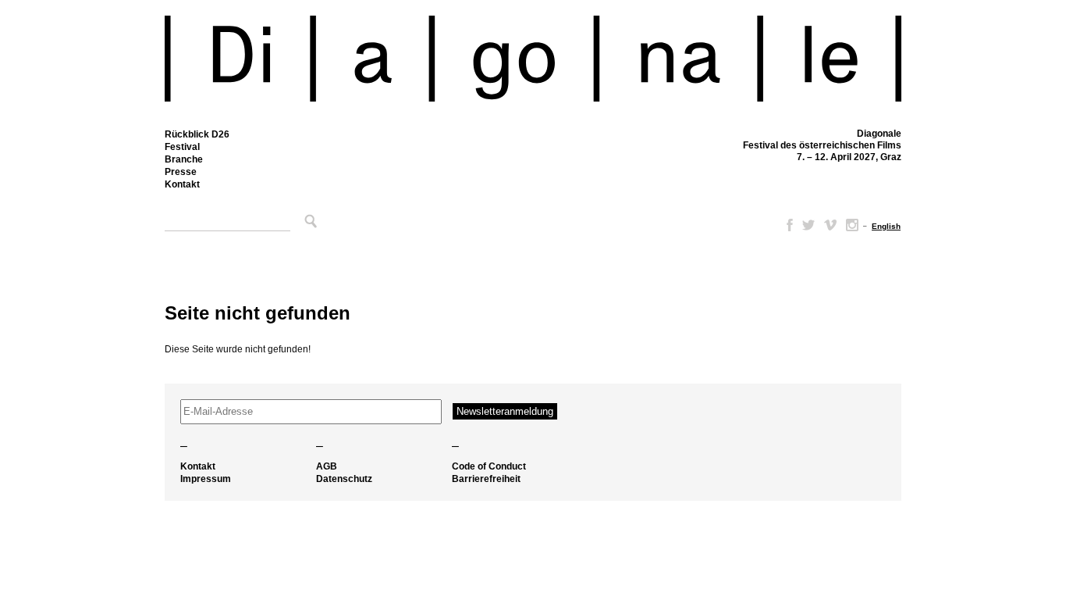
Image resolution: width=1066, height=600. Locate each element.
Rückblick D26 (197, 134)
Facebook (786, 225)
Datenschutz (344, 478)
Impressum (205, 478)
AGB (326, 466)
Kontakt (182, 184)
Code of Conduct (489, 466)
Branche (184, 159)
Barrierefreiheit (486, 478)
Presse (181, 171)
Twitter (808, 225)
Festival (182, 146)
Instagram (852, 225)
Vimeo (830, 225)
